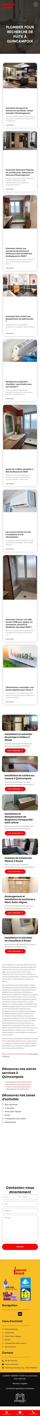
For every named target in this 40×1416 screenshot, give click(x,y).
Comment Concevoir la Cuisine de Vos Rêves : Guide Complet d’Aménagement (19, 110)
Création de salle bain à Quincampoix (18, 1087)
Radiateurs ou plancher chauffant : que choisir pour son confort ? (19, 384)
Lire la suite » (10, 125)
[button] (20, 1314)
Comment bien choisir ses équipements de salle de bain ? (20, 319)
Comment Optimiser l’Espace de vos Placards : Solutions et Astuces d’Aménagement (20, 172)
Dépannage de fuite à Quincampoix (18, 1089)
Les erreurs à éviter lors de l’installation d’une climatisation (18, 534)
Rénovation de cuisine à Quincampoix (18, 1084)
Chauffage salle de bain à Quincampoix (19, 1082)
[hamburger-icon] (35, 5)
